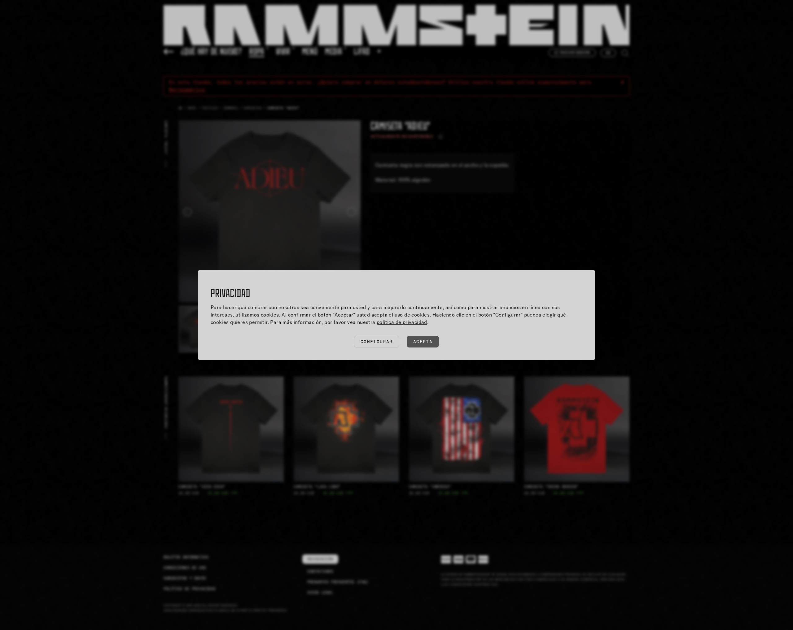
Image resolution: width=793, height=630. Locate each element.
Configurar (377, 341)
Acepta (422, 341)
